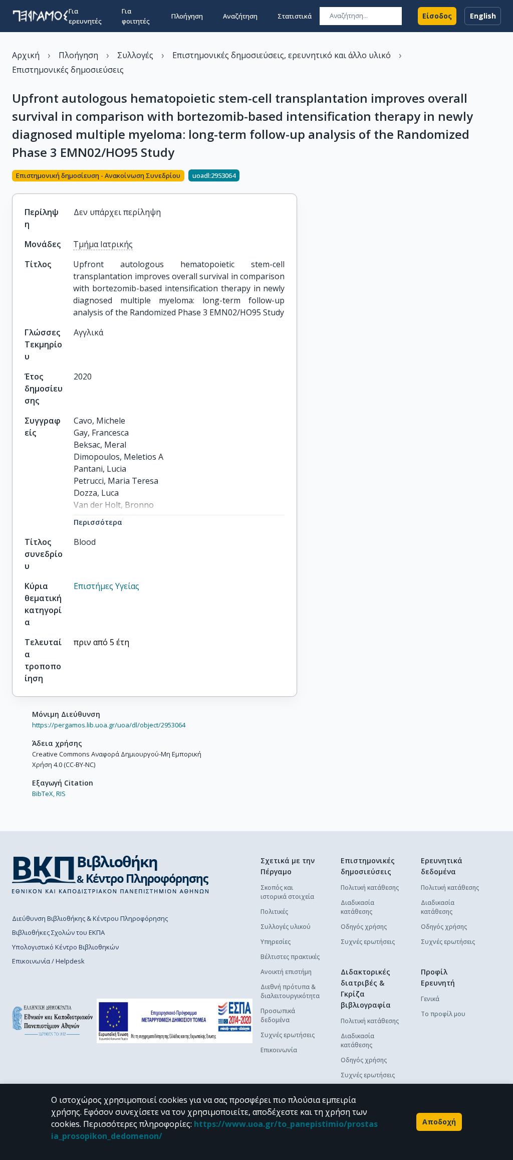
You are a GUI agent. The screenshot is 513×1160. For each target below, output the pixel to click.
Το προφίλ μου (443, 1014)
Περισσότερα (98, 522)
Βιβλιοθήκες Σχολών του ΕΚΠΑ (58, 932)
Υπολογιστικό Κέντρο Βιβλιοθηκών (65, 946)
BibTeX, (43, 793)
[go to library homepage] (110, 874)
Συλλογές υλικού (286, 926)
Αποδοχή (439, 1121)
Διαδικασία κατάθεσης (357, 907)
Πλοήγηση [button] (187, 16)
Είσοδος (437, 16)
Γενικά (430, 999)
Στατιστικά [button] (295, 16)
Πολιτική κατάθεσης (370, 887)
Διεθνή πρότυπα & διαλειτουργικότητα (290, 991)
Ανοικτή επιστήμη (286, 972)
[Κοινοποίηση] (293, 176)
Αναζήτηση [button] (240, 16)
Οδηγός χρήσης (364, 926)
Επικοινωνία (279, 1050)
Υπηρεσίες (276, 941)
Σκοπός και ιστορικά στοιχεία (287, 892)
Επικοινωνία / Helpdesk (48, 960)
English (483, 16)
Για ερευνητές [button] (85, 16)
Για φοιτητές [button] (136, 16)
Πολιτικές (274, 911)
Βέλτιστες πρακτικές (290, 956)
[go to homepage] (40, 16)
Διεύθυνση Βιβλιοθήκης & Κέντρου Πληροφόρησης (90, 918)
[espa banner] (174, 1021)
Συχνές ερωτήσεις (288, 1035)
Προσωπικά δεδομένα (278, 1015)
